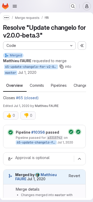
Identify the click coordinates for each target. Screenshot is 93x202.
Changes (81, 85)
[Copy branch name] (61, 66)
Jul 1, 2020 (27, 72)
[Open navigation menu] (15, 6)
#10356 (38, 132)
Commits (37, 85)
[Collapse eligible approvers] (79, 159)
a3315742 (55, 138)
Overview (14, 85)
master (10, 73)
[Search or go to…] (73, 6)
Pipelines (59, 85)
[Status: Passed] (10, 132)
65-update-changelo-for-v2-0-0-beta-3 (31, 67)
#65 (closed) (27, 98)
